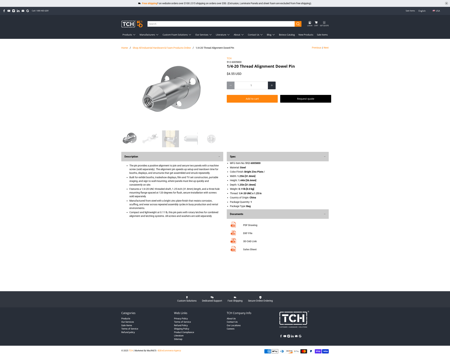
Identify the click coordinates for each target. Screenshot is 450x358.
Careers (230, 328)
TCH (229, 58)
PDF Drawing (250, 225)
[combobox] (221, 24)
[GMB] (27, 10)
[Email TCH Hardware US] (22, 10)
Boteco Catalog (287, 34)
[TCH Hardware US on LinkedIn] (18, 10)
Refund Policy (181, 325)
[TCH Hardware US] (132, 23)
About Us (231, 318)
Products (127, 34)
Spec (233, 156)
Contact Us (253, 34)
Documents (236, 214)
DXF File (247, 233)
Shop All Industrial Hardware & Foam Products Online (162, 48)
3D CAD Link (250, 241)
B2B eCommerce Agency (169, 350)
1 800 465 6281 (42, 10)
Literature (221, 34)
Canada (440, 16)
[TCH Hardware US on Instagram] (13, 10)
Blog (269, 34)
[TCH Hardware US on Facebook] (4, 10)
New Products (305, 34)
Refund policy (128, 332)
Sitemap (178, 339)
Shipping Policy (181, 328)
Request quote (305, 98)
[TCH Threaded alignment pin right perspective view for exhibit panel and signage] (172, 92)
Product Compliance (184, 332)
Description (131, 156)
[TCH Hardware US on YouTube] (8, 10)
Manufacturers (147, 34)
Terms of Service (129, 328)
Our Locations (234, 325)
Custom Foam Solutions (175, 34)
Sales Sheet (250, 249)
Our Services (201, 34)
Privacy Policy (181, 318)
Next (326, 47)
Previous (316, 47)
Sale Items (410, 10)
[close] (446, 3)
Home (124, 48)
